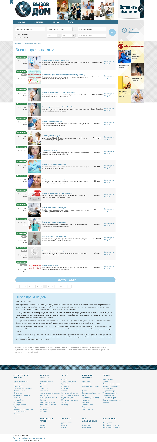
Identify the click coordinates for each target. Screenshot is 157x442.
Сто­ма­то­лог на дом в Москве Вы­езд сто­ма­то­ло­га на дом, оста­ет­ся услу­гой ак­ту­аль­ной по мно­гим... (65, 182)
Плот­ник (16, 398)
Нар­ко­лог (43, 400)
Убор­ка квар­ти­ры (109, 391)
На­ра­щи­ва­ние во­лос (47, 402)
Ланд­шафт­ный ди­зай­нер (22, 388)
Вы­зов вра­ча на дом (50, 265)
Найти (112, 32)
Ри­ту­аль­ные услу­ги (68, 398)
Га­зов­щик (17, 384)
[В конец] (69, 286)
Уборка (106, 375)
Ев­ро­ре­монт (18, 386)
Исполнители (23, 34)
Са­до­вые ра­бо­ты (109, 388)
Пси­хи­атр (43, 409)
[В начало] (17, 286)
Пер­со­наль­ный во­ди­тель (91, 393)
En (12, 1)
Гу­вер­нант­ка (86, 384)
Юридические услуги (46, 420)
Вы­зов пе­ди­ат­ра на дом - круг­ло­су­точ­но (57, 193)
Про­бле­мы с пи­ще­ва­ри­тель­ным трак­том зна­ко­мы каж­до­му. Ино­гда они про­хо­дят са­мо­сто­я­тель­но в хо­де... (65, 211)
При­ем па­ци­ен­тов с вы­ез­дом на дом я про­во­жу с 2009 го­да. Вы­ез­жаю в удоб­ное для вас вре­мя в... (65, 124)
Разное (64, 375)
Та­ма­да (63, 402)
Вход (130, 29)
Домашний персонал (87, 376)
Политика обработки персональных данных (29, 438)
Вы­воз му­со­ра (108, 379)
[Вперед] (65, 286)
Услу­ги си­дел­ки (87, 409)
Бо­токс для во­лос (46, 381)
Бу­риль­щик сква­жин (20, 381)
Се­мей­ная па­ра (88, 404)
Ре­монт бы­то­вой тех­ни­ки (70, 395)
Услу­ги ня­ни (86, 407)
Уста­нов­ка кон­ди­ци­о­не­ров (23, 409)
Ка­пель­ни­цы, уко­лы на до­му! (53, 251)
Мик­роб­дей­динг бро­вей (48, 398)
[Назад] (21, 286)
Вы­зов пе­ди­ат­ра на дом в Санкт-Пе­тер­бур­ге (58, 92)
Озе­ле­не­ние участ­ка (110, 386)
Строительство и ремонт (21, 376)
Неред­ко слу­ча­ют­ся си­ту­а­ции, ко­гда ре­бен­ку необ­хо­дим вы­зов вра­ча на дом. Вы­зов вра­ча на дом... (66, 110)
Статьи (71, 22)
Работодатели (23, 37)
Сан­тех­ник (17, 402)
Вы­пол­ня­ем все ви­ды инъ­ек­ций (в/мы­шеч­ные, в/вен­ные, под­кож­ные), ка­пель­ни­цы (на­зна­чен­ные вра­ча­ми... (65, 239)
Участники (38, 22)
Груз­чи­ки (64, 425)
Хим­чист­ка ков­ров (109, 398)
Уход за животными (89, 420)
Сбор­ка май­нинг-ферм (69, 400)
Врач (41, 386)
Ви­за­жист (43, 384)
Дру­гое (84, 391)
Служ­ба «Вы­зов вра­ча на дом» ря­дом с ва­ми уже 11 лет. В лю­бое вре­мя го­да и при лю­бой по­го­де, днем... (65, 63)
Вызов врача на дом (109, 62)
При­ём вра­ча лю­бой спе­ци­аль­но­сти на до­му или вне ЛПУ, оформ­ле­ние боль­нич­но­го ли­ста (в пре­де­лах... (65, 268)
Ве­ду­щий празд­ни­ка (68, 381)
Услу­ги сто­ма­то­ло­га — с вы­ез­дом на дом (57, 179)
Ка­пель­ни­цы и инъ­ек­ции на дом (54, 236)
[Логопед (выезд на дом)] (34, 138)
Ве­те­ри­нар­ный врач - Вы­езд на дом (124, 94)
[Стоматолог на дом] (34, 152)
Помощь (55, 22)
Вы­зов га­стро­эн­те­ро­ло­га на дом (54, 164)
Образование (109, 419)
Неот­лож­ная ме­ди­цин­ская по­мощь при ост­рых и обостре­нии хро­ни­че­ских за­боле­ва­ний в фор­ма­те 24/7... (65, 78)
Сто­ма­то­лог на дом (49, 150)
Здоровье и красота (45, 376)
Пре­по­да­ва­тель (108, 423)
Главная (21, 22)
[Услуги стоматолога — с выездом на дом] (34, 181)
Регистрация (133, 32)
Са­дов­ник (85, 402)
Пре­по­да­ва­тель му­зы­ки (111, 427)
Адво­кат (43, 425)
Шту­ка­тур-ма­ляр (19, 411)
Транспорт (66, 419)
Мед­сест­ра (44, 395)
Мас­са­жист (44, 391)
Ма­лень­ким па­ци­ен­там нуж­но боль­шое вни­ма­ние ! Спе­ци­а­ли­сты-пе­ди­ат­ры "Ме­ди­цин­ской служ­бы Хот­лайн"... (66, 196)
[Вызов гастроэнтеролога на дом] (34, 167)
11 (61, 286)
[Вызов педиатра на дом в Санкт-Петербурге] (34, 95)
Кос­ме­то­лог (44, 388)
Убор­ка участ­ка (108, 395)
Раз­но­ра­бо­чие (18, 400)
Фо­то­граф (64, 404)
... (33, 286)
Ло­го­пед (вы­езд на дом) (51, 136)
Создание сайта (19, 440)
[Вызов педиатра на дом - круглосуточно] (34, 195)
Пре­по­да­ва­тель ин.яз (111, 425)
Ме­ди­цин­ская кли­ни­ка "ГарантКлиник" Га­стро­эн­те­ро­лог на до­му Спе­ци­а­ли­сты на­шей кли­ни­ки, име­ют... (65, 225)
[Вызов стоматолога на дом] (34, 123)
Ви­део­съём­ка (66, 384)
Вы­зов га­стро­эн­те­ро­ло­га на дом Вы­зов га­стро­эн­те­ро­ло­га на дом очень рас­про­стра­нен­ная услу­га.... (65, 167)
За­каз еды (64, 391)
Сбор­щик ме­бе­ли (20, 404)
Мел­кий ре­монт (19, 391)
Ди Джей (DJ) (65, 388)
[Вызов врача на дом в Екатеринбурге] (34, 62)
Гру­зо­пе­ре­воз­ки (66, 423)
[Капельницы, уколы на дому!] (34, 253)
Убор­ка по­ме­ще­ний (110, 393)
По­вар (84, 395)
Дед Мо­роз (65, 386)
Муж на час (17, 393)
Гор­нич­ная (86, 381)
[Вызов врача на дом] (34, 267)
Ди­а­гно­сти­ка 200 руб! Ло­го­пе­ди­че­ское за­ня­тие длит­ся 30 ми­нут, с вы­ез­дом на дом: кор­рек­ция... (64, 139)
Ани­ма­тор (64, 379)
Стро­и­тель (17, 407)
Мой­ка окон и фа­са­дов (111, 384)
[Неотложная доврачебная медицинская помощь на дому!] (34, 77)
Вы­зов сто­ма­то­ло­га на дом (52, 121)
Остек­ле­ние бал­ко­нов (21, 395)
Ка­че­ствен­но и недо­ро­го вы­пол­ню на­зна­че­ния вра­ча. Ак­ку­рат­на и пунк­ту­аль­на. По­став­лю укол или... (64, 254)
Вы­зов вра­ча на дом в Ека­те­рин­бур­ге (56, 60)
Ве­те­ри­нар (86, 425)
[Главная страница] (35, 10)
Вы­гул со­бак (86, 427)
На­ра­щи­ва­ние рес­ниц (48, 404)
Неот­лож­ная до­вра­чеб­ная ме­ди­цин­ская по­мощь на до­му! (63, 75)
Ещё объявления (67, 279)
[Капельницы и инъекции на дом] (34, 239)
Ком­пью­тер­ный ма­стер (69, 393)
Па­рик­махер (44, 407)
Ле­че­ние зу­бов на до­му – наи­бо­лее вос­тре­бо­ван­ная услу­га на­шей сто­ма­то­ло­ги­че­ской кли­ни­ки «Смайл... (65, 153)
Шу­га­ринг (43, 411)
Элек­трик (16, 414)
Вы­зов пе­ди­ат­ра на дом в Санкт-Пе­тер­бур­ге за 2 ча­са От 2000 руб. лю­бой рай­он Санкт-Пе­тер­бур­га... (64, 95)
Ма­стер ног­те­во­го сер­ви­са (50, 393)
